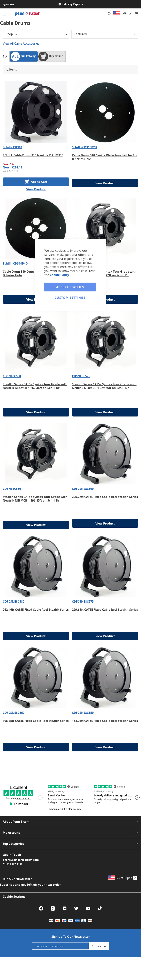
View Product (36, 189)
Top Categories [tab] (13, 843)
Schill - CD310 (12, 147)
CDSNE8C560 (12, 489)
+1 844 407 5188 (13, 863)
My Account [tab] (11, 832)
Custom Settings (70, 297)
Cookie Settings (14, 897)
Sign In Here (8, 4)
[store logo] (43, 14)
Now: (6, 167)
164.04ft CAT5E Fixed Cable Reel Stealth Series (105, 721)
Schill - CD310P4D (15, 263)
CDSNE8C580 (12, 376)
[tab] (130, 13)
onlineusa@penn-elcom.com (21, 859)
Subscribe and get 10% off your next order (30, 885)
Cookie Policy (59, 275)
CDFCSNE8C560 (13, 713)
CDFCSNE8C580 (13, 601)
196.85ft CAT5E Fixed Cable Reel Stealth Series (36, 721)
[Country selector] (116, 13)
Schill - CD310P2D (84, 147)
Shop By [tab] (11, 34)
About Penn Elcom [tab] (16, 821)
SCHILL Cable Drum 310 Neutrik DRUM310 (33, 155)
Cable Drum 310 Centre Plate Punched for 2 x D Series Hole (104, 157)
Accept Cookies (70, 287)
